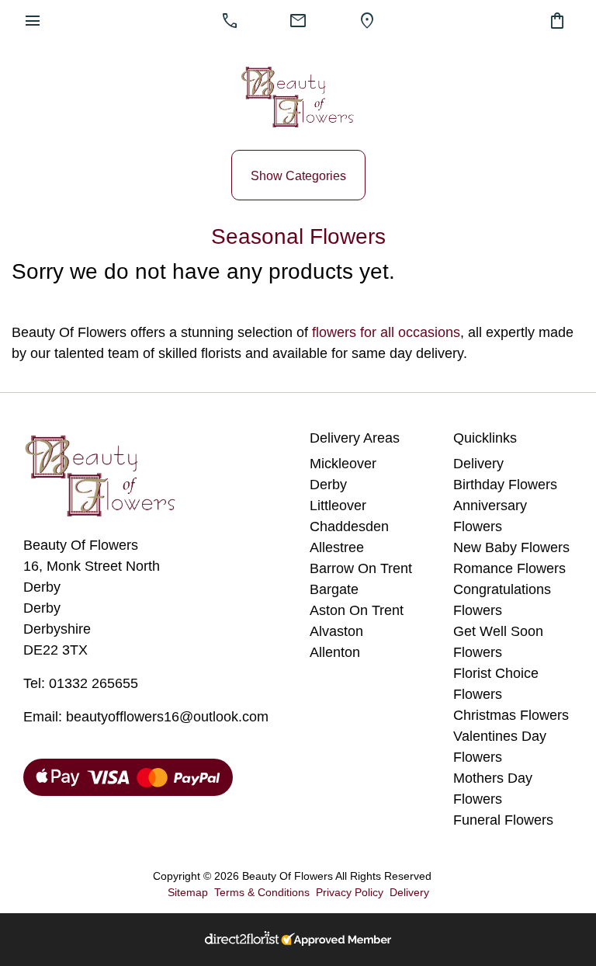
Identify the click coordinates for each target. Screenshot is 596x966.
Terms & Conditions (262, 892)
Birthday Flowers (505, 484)
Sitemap (188, 892)
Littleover (338, 505)
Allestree (337, 547)
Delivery (478, 463)
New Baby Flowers (511, 547)
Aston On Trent (357, 610)
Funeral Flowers (503, 820)
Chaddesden (349, 526)
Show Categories (298, 175)
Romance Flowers (509, 568)
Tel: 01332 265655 (80, 683)
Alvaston (336, 631)
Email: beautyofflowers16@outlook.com (146, 716)
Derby (328, 484)
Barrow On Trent (361, 568)
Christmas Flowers (511, 715)
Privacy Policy (349, 892)
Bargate (334, 589)
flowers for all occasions (386, 332)
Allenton (335, 652)
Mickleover (343, 463)
